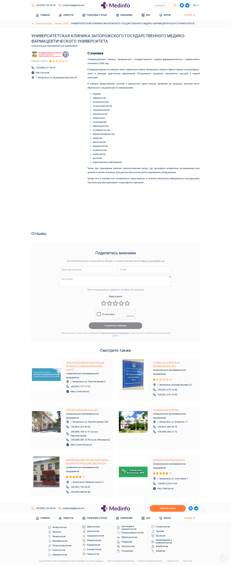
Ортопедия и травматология (128, 527)
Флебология (162, 546)
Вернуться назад (44, 23)
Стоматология (163, 526)
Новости (68, 15)
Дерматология (60, 554)
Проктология (127, 546)
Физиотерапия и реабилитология (164, 541)
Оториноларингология (132, 532)
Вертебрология (60, 541)
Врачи (167, 15)
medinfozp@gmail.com (73, 5)
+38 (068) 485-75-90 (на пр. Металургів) (90, 440)
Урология (160, 535)
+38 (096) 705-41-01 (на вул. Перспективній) (84, 433)
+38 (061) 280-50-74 (167, 427)
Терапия (160, 531)
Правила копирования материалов (120, 561)
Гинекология (59, 550)
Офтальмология (129, 537)
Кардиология (93, 545)
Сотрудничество (172, 561)
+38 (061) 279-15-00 (167, 394)
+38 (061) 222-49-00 (80, 427)
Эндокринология (95, 535)
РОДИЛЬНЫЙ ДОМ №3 (166, 410)
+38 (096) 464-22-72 (167, 431)
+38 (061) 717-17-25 (80, 386)
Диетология (93, 531)
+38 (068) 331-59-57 (45, 67)
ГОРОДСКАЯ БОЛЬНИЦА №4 (82, 410)
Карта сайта (187, 561)
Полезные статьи (97, 15)
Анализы (57, 532)
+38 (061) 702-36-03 (80, 487)
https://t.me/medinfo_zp (152, 261)
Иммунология (94, 540)
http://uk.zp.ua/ (43, 72)
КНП (148, 15)
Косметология (94, 549)
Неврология (93, 554)
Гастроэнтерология (62, 545)
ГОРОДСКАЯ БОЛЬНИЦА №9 (169, 460)
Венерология (59, 536)
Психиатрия (127, 551)
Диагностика (93, 526)
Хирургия (160, 551)
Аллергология (59, 527)
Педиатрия (126, 542)
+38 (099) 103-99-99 (45, 5)
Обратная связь (168, 508)
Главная (45, 15)
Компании (126, 15)
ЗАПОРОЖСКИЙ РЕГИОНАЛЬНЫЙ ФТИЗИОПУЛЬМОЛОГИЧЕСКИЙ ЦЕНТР (85, 366)
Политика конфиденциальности (150, 561)
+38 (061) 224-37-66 (167, 483)
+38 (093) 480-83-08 (80, 492)
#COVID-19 (189, 15)
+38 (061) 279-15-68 (167, 389)
